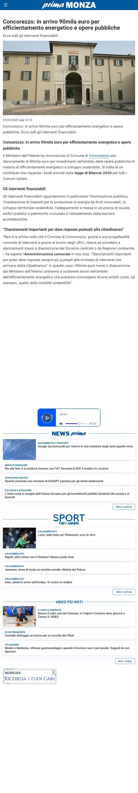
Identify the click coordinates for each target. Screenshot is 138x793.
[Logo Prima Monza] (69, 5)
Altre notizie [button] (124, 507)
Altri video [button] (125, 661)
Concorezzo (99, 155)
